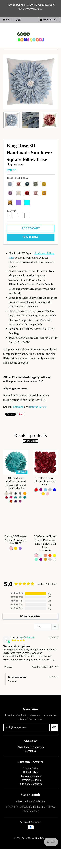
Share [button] (9, 666)
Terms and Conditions (30, 783)
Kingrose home (15, 164)
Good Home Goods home (35, 838)
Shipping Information (30, 776)
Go (54, 727)
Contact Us (31, 751)
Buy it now (30, 237)
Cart (50, 19)
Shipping (18, 406)
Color (17, 178)
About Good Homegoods (30, 747)
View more (30, 441)
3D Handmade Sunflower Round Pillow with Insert (16, 481)
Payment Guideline (30, 780)
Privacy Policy (30, 768)
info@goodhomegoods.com (30, 801)
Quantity (11, 211)
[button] (51, 666)
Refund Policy (30, 772)
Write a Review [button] (32, 616)
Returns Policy (37, 406)
